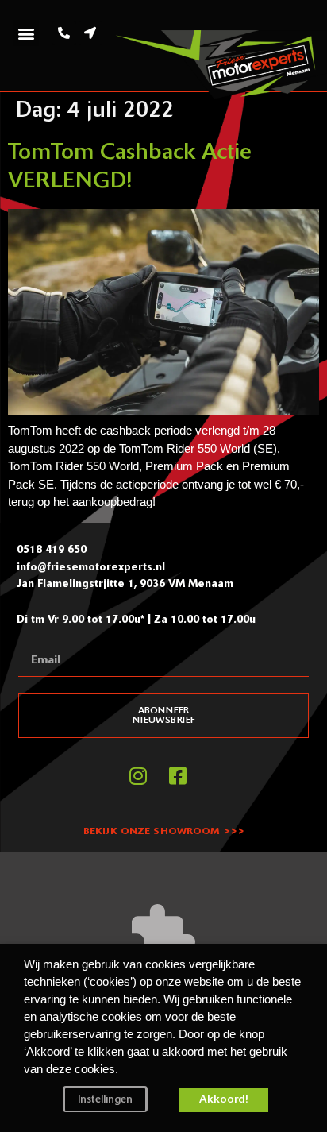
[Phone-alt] (64, 33)
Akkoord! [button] (223, 1100)
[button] (26, 33)
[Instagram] (138, 775)
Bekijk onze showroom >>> (163, 831)
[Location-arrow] (90, 33)
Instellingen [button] (105, 1100)
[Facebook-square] (178, 775)
